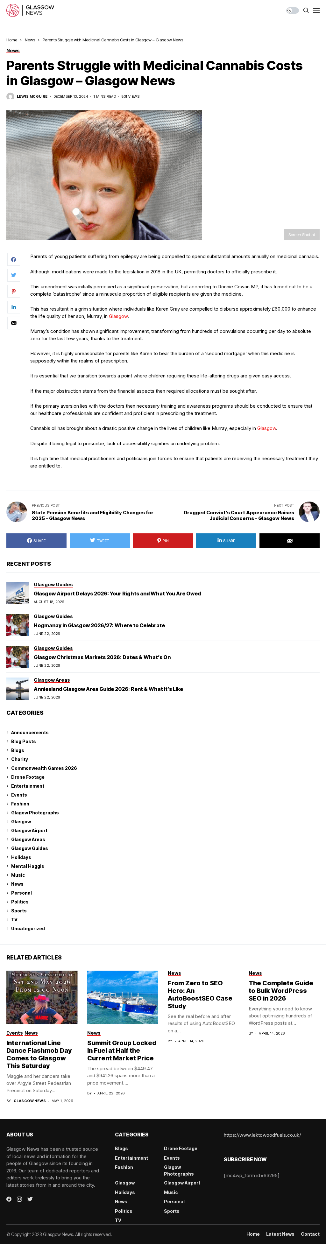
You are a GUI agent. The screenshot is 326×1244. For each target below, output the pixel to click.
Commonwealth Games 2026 (44, 768)
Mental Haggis (27, 866)
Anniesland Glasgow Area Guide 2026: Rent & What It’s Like (108, 689)
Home (11, 39)
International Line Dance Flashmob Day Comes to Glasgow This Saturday (39, 1054)
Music (18, 875)
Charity (19, 759)
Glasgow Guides (29, 848)
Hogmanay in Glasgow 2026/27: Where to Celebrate (99, 625)
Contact (310, 1234)
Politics (20, 901)
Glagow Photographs (35, 812)
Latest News (280, 1234)
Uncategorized (28, 928)
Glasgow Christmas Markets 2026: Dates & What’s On (102, 657)
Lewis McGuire (32, 97)
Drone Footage (28, 777)
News (30, 39)
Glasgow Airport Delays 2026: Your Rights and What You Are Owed (117, 593)
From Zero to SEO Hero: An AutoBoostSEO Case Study (200, 994)
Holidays (21, 857)
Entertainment (27, 786)
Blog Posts (23, 741)
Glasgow (118, 316)
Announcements (30, 732)
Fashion (20, 803)
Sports (19, 910)
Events (19, 795)
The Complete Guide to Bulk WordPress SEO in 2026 (281, 990)
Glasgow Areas (28, 839)
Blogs (17, 750)
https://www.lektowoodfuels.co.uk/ (262, 1135)
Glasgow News (30, 1101)
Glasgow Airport (29, 830)
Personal (21, 893)
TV (14, 919)
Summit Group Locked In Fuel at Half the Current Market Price (121, 1050)
